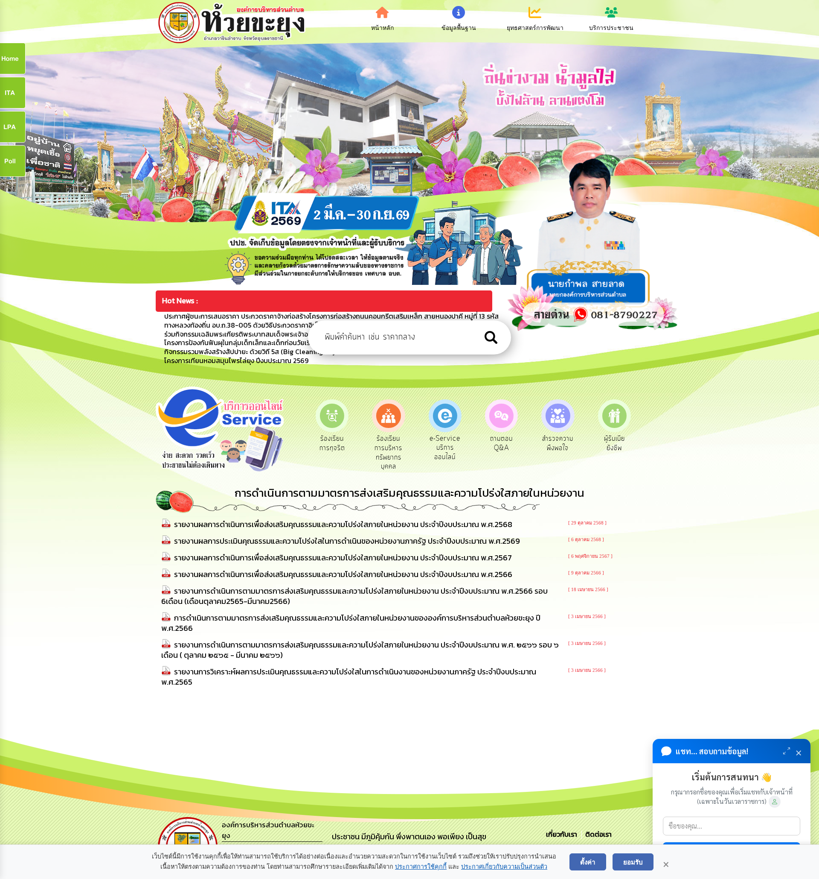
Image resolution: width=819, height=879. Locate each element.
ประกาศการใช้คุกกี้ (421, 866)
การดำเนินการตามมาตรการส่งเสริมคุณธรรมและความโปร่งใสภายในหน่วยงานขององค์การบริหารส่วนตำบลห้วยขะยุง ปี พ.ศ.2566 (350, 623)
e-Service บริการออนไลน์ (388, 448)
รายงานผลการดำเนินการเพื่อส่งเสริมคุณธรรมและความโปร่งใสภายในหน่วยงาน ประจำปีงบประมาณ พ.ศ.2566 (343, 574)
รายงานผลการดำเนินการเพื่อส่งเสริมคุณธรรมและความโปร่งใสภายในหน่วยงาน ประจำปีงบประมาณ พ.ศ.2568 (343, 524)
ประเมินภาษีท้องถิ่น (614, 443)
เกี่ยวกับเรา (562, 834)
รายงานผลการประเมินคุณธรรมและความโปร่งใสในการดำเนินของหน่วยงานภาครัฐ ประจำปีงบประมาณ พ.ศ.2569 (347, 541)
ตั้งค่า (587, 862)
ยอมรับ (633, 862)
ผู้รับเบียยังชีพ (557, 443)
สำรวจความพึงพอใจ (501, 443)
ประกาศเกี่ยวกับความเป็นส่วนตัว (504, 866)
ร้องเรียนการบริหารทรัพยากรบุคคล (332, 453)
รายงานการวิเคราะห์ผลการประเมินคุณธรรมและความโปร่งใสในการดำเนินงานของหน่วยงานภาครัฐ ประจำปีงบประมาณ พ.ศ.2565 (348, 677)
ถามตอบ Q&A (445, 443)
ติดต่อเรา (597, 834)
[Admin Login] (775, 802)
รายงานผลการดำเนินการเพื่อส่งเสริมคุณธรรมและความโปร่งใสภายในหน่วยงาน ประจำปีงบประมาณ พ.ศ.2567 (343, 557)
